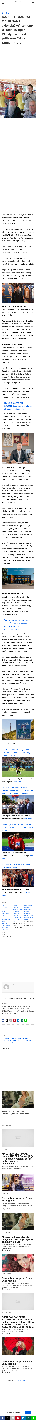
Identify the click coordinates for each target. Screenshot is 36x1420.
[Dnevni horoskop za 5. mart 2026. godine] (18, 1346)
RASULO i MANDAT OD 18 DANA (13, 1040)
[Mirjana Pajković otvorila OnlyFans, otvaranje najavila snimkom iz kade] (18, 1099)
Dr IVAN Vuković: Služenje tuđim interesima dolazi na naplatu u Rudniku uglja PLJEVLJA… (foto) (17, 913)
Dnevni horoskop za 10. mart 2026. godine (17, 1279)
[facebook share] (3, 1020)
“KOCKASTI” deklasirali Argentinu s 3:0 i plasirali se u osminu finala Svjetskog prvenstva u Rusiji (17, 752)
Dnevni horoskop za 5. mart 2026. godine (17, 1362)
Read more (17, 782)
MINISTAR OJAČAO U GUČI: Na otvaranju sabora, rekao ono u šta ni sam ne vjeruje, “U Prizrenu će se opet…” (17, 791)
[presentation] (31, 1106)
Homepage (5, 8)
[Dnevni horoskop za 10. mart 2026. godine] (18, 1263)
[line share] (25, 1020)
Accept (28, 1413)
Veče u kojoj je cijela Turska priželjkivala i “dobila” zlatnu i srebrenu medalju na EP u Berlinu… (18, 828)
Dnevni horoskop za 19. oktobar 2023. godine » (18, 998)
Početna (5, 1149)
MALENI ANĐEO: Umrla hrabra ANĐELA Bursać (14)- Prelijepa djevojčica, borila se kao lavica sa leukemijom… (17, 1159)
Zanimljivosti (6, 1193)
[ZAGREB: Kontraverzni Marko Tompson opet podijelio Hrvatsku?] (18, 887)
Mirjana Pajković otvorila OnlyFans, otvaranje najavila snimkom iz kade (17, 1239)
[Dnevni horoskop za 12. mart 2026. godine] (18, 1182)
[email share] (10, 1020)
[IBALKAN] (18, 2)
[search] (33, 3)
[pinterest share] (14, 1020)
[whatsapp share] (22, 1020)
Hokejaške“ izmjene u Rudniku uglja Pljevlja (15, 1038)
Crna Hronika (6, 1232)
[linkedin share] (18, 1020)
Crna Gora (13, 8)
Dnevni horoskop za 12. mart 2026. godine (17, 1199)
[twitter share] (7, 1020)
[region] (18, 60)
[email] (12, 1418)
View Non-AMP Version (23, 1380)
